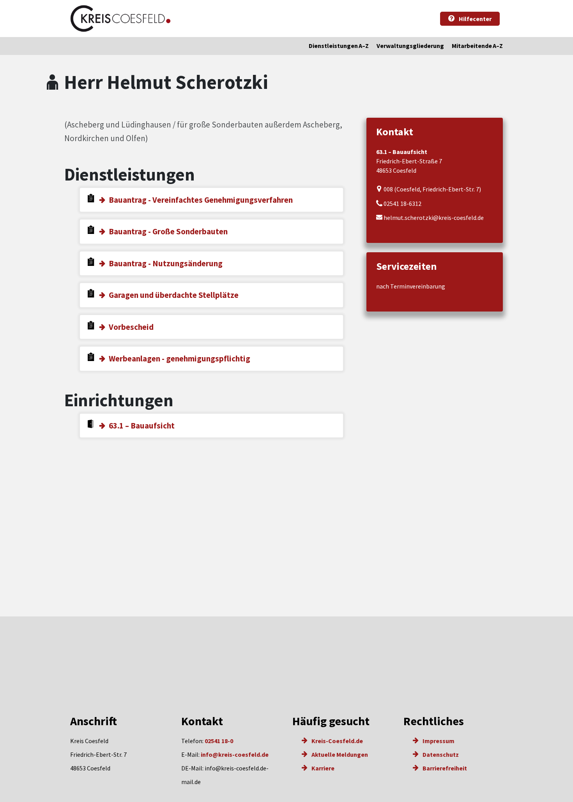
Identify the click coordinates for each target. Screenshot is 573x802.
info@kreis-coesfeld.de (235, 754)
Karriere (322, 768)
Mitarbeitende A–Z (477, 46)
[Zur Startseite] (120, 18)
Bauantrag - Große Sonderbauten (168, 231)
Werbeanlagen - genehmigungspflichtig (179, 358)
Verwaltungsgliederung (410, 46)
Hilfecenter (475, 19)
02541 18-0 (219, 741)
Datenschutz (440, 754)
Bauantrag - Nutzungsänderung (166, 263)
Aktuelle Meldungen (339, 754)
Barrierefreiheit (444, 768)
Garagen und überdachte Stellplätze (174, 295)
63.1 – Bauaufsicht (142, 425)
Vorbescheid (131, 327)
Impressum (438, 741)
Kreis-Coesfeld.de (336, 741)
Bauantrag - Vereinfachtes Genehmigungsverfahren (201, 200)
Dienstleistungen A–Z (339, 46)
